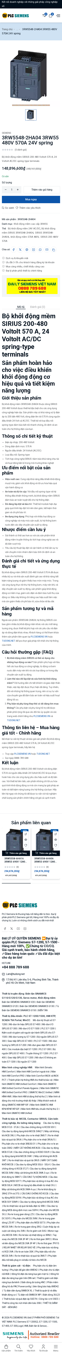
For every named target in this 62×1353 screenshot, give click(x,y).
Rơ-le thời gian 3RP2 (40, 1239)
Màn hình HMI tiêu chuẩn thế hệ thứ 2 (40, 1109)
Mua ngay (31, 199)
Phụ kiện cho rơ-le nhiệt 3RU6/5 (39, 1139)
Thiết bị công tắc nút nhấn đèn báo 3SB (21, 1303)
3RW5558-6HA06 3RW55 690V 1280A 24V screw (45, 861)
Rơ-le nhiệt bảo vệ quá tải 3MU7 (30, 1256)
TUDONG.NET (8, 641)
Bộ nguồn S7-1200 (26, 1061)
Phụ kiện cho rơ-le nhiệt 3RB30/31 (19, 1143)
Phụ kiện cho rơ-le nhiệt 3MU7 (31, 1135)
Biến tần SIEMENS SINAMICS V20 (18, 1002)
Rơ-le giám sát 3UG (36, 1231)
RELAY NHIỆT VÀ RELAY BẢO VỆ (19, 1247)
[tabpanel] (31, 554)
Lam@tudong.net (15, 974)
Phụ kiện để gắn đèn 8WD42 (24, 1270)
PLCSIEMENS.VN (39, 636)
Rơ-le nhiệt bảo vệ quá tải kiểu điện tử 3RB (24, 1206)
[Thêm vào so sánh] (25, 834)
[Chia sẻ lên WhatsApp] (40, 249)
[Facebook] (5, 929)
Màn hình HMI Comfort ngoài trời (33, 1071)
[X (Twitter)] (12, 929)
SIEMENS (6, 133)
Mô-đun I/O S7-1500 (29, 1028)
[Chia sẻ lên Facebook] (13, 249)
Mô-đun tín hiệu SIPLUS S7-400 (25, 1024)
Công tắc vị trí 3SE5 (48, 1299)
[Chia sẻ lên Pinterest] (26, 249)
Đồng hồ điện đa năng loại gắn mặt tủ (30, 1274)
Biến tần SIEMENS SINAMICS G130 (37, 1006)
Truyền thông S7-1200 (37, 1053)
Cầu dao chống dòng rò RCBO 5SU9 (32, 1152)
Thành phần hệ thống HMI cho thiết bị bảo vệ (30, 1080)
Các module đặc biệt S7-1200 (22, 1049)
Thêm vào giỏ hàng (41, 189)
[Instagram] (25, 929)
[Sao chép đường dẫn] (53, 250)
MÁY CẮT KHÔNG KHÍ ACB (27, 1148)
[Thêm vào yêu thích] (25, 845)
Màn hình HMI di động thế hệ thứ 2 (30, 1096)
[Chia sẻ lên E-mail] (46, 249)
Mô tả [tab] (20, 307)
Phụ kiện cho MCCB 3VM (25, 1218)
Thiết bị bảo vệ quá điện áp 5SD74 (20, 1299)
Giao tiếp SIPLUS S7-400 (19, 1041)
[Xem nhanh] (25, 839)
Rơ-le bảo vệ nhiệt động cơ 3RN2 (34, 1235)
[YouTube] (18, 929)
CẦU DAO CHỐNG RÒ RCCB (35, 1193)
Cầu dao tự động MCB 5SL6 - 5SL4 (32, 1164)
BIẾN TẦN (43, 1010)
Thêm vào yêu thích (30, 207)
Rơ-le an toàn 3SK (24, 1251)
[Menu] (57, 15)
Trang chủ (7, 29)
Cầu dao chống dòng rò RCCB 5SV (37, 1127)
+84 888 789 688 (15, 967)
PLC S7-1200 (48, 1028)
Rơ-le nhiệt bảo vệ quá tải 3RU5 (24, 1160)
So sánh (9, 207)
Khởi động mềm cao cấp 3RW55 (31, 223)
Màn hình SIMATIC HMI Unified (17, 1113)
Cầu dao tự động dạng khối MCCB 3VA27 (22, 1131)
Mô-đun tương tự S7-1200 (22, 1037)
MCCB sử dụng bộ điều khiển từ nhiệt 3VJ (34, 1185)
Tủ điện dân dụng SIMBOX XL (18, 1290)
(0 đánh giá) (21, 149)
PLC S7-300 (45, 1049)
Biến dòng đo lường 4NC (33, 1282)
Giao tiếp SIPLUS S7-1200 (20, 1057)
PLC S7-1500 (41, 1041)
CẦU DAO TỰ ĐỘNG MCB (35, 1177)
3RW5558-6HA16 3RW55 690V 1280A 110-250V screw (15, 861)
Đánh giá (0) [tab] (37, 307)
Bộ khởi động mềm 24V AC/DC (23, 228)
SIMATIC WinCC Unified (41, 1092)
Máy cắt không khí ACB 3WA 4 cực (19, 1189)
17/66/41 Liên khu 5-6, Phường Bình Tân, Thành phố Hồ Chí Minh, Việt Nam (32, 981)
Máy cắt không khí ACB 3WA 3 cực (32, 1173)
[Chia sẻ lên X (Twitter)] (20, 249)
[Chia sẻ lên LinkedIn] (33, 249)
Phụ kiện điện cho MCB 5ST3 (30, 1222)
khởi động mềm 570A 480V (24, 236)
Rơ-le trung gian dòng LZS (20, 1214)
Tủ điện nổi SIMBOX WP (29, 1294)
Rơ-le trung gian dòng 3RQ (27, 1226)
